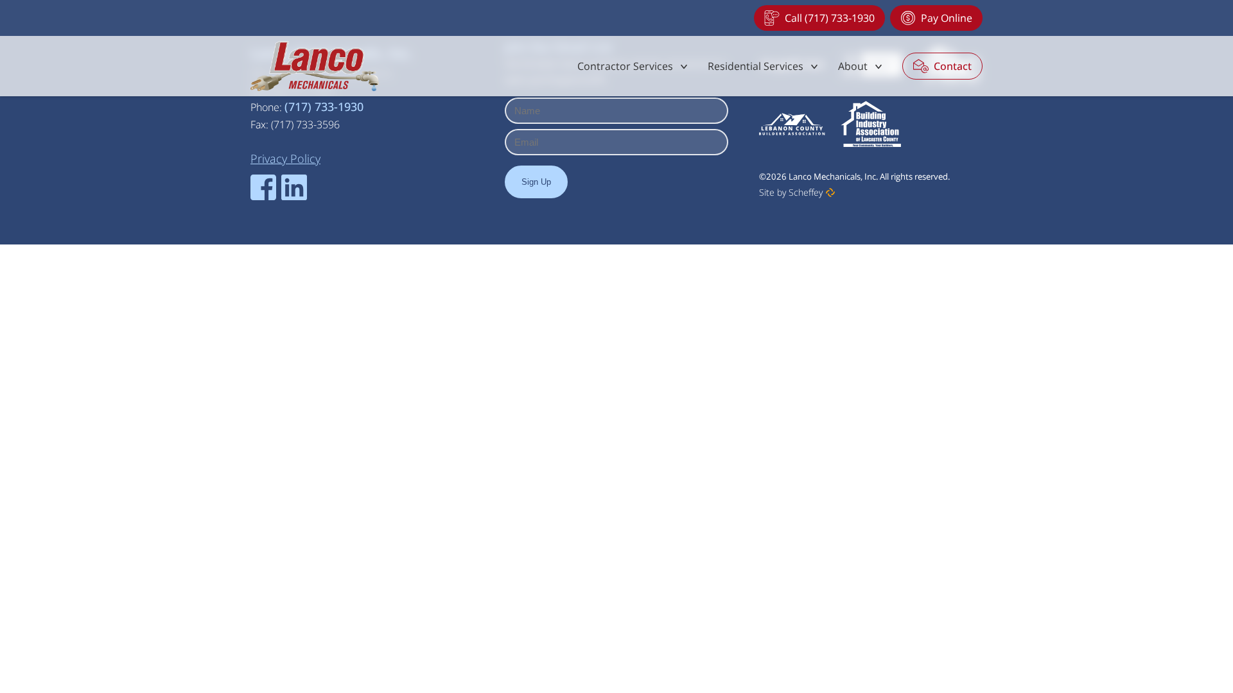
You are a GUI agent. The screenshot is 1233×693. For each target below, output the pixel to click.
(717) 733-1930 (323, 106)
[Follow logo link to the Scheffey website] (830, 192)
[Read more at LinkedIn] (294, 187)
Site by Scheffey (791, 192)
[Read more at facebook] (263, 187)
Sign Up (536, 182)
